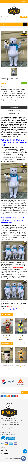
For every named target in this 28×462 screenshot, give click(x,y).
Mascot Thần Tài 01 (7, 336)
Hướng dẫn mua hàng (14, 113)
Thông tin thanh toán (14, 110)
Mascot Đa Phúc (21, 336)
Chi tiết (7, 339)
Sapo (17, 460)
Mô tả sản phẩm (14, 107)
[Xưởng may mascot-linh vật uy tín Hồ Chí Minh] (14, 10)
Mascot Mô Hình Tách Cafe (8, 365)
